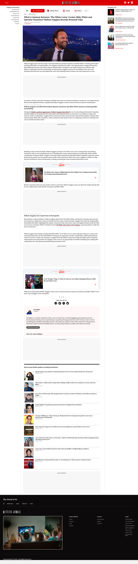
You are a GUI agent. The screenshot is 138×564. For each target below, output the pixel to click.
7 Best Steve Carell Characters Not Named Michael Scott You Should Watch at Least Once (125, 36)
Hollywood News (32, 14)
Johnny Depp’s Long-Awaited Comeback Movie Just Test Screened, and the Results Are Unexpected (64, 371)
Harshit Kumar (118, 31)
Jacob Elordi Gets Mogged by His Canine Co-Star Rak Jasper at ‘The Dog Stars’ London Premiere (63, 460)
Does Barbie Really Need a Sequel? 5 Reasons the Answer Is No (124, 44)
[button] (100, 60)
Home (7, 2)
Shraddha (28, 23)
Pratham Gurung (119, 48)
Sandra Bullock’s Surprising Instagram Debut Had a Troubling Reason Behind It (58, 404)
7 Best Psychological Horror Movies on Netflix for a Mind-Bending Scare (125, 10)
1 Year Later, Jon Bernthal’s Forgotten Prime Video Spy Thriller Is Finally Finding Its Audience (62, 449)
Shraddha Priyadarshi (120, 40)
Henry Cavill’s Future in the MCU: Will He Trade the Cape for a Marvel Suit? (124, 27)
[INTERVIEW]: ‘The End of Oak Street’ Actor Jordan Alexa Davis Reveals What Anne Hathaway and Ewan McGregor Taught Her (125, 19)
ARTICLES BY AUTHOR (33, 327)
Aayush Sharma (118, 23)
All (27, 10)
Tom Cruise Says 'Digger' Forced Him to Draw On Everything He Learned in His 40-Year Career (62, 427)
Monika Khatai (118, 14)
